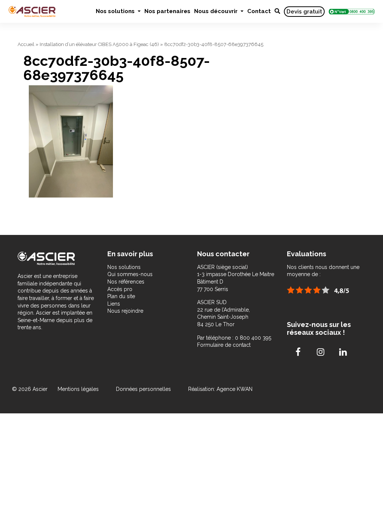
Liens (113, 304)
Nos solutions (116, 11)
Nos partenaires (167, 11)
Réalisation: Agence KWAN (220, 389)
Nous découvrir (216, 11)
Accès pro (119, 289)
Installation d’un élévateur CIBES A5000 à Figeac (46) (99, 44)
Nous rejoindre (125, 311)
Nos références (125, 282)
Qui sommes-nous (130, 274)
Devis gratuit (304, 11)
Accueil (26, 44)
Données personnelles (143, 389)
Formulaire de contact (224, 345)
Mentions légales (79, 389)
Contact (259, 11)
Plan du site (121, 296)
